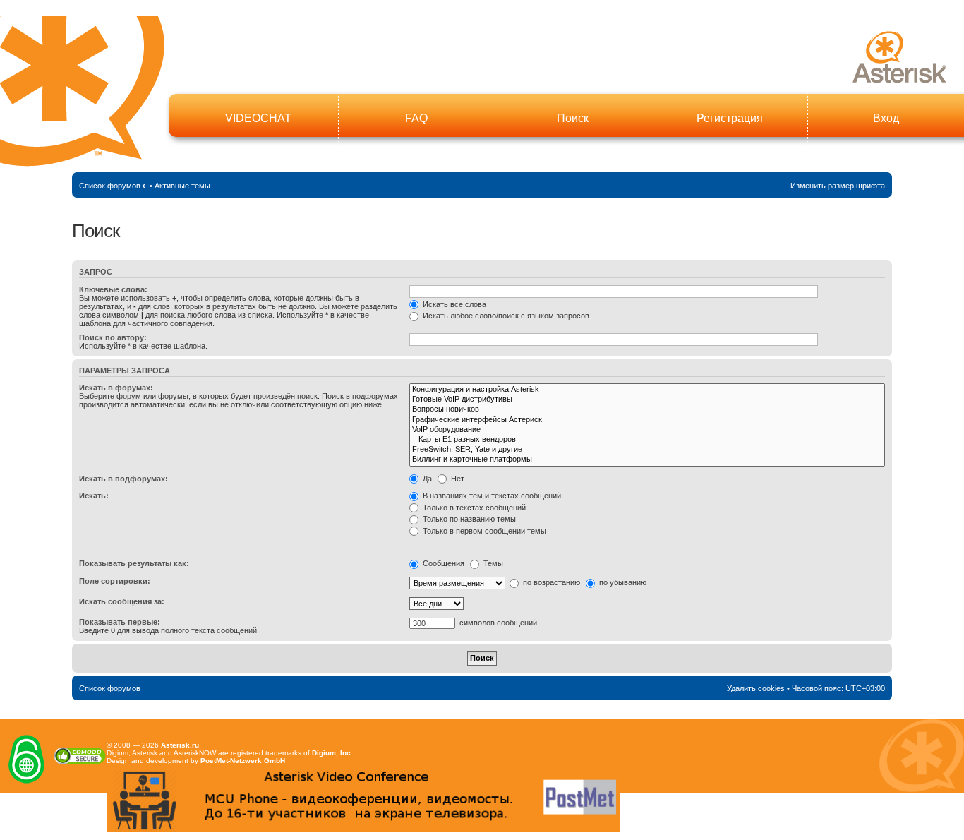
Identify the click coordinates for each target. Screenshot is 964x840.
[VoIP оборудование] (647, 430)
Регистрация (730, 118)
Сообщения (442, 563)
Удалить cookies (756, 688)
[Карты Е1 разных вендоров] (647, 440)
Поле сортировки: (114, 581)
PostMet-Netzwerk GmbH (242, 760)
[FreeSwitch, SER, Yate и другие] (647, 450)
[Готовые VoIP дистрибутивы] (647, 399)
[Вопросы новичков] (647, 409)
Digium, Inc (331, 753)
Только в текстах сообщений (473, 507)
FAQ (416, 118)
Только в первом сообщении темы (483, 531)
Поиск (573, 118)
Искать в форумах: (116, 387)
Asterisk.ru (180, 745)
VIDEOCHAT (258, 118)
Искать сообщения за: (121, 601)
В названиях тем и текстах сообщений (491, 495)
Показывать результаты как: (134, 563)
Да (426, 478)
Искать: (94, 495)
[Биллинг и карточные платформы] (647, 459)
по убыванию (621, 582)
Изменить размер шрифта (837, 185)
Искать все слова (453, 304)
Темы (492, 563)
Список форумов (109, 185)
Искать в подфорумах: (123, 478)
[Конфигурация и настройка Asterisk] (647, 390)
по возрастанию (550, 582)
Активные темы (182, 185)
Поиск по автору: (113, 337)
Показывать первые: (119, 622)
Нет (456, 478)
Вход (886, 118)
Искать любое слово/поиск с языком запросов (505, 315)
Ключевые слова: (113, 289)
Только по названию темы (468, 519)
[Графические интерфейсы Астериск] (647, 420)
